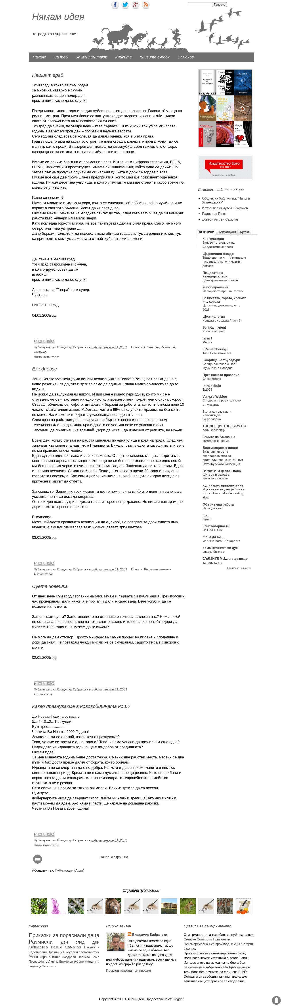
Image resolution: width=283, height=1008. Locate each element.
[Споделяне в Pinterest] (52, 341)
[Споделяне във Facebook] (48, 341)
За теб (61, 57)
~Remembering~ (215, 349)
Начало (39, 57)
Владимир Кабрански (149, 934)
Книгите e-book (155, 57)
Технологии (49, 966)
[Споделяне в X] (44, 341)
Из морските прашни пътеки (223, 291)
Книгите (123, 57)
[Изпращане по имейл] (36, 341)
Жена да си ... (213, 537)
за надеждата (212, 562)
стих (95, 952)
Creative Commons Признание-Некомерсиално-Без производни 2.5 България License (219, 943)
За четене (206, 232)
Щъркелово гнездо (218, 254)
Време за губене (71, 961)
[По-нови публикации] (37, 862)
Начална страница (114, 857)
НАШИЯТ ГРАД (45, 305)
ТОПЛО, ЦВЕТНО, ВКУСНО (224, 426)
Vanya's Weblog (215, 396)
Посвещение (38, 961)
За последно (212, 419)
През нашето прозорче (221, 375)
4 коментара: (43, 574)
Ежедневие (44, 369)
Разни (56, 947)
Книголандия (213, 238)
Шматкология (214, 316)
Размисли (168, 347)
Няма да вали (213, 508)
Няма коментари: (46, 357)
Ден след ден (80, 942)
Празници (55, 952)
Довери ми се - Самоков (220, 219)
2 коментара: (43, 694)
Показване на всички (239, 568)
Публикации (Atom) (69, 870)
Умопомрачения (216, 287)
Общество (151, 347)
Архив (245, 232)
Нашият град (47, 75)
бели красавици (214, 430)
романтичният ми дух (220, 548)
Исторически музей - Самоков (225, 208)
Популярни (227, 232)
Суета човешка (50, 586)
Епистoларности (216, 526)
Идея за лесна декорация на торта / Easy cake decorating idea (223, 493)
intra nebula (212, 386)
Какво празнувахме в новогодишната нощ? (81, 706)
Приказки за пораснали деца (64, 935)
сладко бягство (213, 551)
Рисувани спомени (157, 569)
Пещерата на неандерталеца (215, 274)
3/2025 (207, 389)
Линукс (53, 961)
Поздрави (69, 957)
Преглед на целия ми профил (128, 970)
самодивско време (216, 440)
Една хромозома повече (220, 280)
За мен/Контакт (91, 57)
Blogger (177, 999)
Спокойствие (212, 378)
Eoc (205, 515)
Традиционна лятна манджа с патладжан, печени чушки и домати (224, 262)
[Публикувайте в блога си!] (40, 341)
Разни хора (38, 957)
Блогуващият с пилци (220, 448)
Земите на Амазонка (219, 437)
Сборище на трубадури (221, 360)
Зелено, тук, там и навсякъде (217, 413)
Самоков (186, 57)
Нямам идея (58, 17)
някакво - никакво (215, 478)
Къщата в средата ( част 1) (222, 320)
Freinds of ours (213, 331)
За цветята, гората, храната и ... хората (224, 299)
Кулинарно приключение (223, 485)
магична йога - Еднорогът (221, 541)
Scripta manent (214, 327)
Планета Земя (88, 957)
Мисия (207, 342)
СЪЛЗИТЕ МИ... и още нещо (225, 558)
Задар (207, 519)
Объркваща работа (218, 504)
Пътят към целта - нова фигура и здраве (222, 472)
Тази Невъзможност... (218, 353)
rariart (207, 338)
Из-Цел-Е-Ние (213, 530)
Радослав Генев (214, 213)
